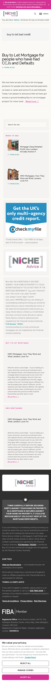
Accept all (25, 677)
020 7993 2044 (36, 591)
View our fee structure (11, 565)
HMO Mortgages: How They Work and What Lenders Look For (32, 178)
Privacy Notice (26, 601)
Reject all (25, 663)
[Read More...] (13, 397)
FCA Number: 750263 (27, 545)
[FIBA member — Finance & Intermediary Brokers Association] (25, 611)
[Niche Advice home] (25, 483)
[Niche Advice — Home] (10, 13)
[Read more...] (32, 101)
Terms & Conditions (10, 601)
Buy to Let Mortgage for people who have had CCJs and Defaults (23, 59)
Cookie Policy (30, 657)
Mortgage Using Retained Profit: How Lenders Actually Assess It (31, 149)
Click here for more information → (29, 7)
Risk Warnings (40, 601)
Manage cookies (25, 670)
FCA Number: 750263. (14, 324)
